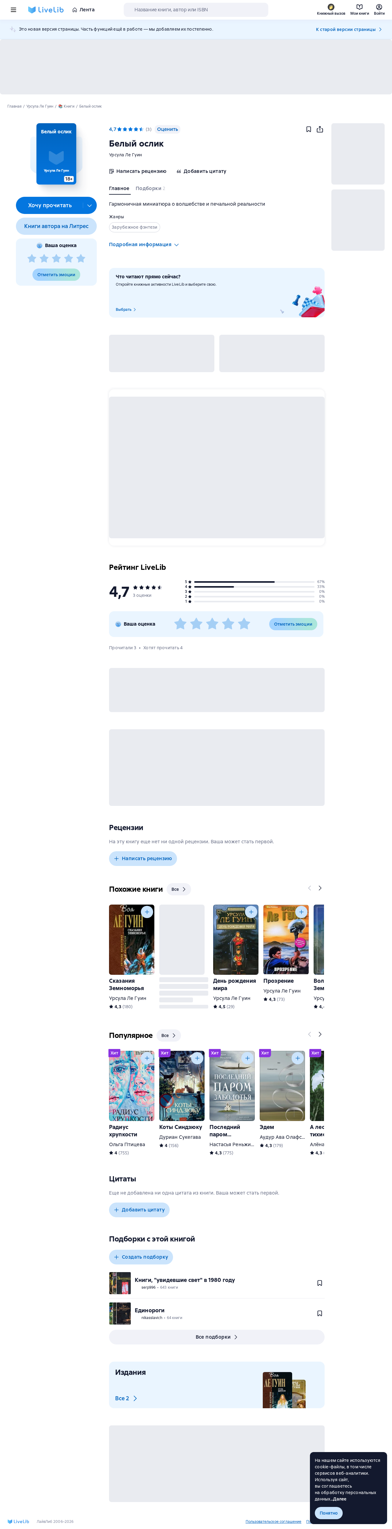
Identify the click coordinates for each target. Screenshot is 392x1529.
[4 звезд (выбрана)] (136, 129)
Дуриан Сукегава (180, 1137)
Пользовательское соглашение (273, 1521)
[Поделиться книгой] (320, 129)
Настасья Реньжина (233, 1144)
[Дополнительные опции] (90, 205)
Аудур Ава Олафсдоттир (289, 1137)
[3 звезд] (56, 259)
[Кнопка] (310, 888)
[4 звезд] (69, 259)
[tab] (120, 190)
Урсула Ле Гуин (125, 155)
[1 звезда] (32, 259)
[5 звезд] (81, 259)
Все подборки (213, 1337)
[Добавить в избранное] (309, 129)
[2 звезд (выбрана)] (125, 129)
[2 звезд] (44, 259)
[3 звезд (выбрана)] (130, 129)
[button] (56, 154)
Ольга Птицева (127, 1144)
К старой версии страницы (345, 29)
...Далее (338, 1499)
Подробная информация (140, 244)
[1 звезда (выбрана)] (119, 129)
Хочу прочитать (50, 205)
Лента (87, 9)
